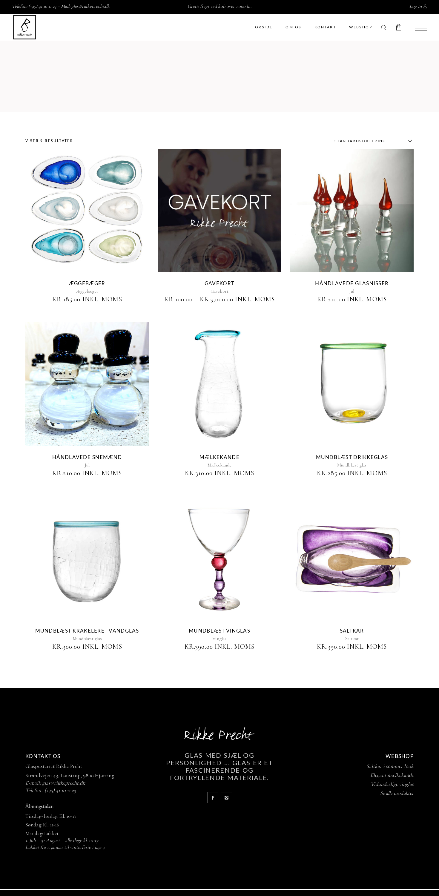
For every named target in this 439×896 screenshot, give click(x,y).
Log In (415, 6)
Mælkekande (219, 457)
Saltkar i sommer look (390, 766)
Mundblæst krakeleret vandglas (87, 630)
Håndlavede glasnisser (352, 283)
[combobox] (372, 141)
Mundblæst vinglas (219, 630)
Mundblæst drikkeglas (352, 457)
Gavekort (219, 283)
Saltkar (352, 630)
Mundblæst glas (351, 465)
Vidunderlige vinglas (392, 784)
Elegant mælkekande (392, 775)
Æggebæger (87, 283)
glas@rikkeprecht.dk (90, 6)
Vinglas (219, 639)
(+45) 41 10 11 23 (60, 790)
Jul (351, 291)
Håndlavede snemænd (87, 457)
